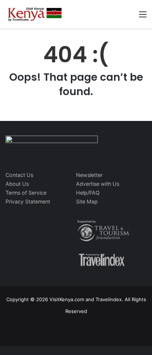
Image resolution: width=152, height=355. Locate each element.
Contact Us (19, 175)
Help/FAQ (88, 192)
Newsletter (89, 175)
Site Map (87, 201)
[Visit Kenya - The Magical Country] (35, 14)
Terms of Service (26, 192)
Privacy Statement (28, 201)
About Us (17, 184)
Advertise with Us (97, 184)
